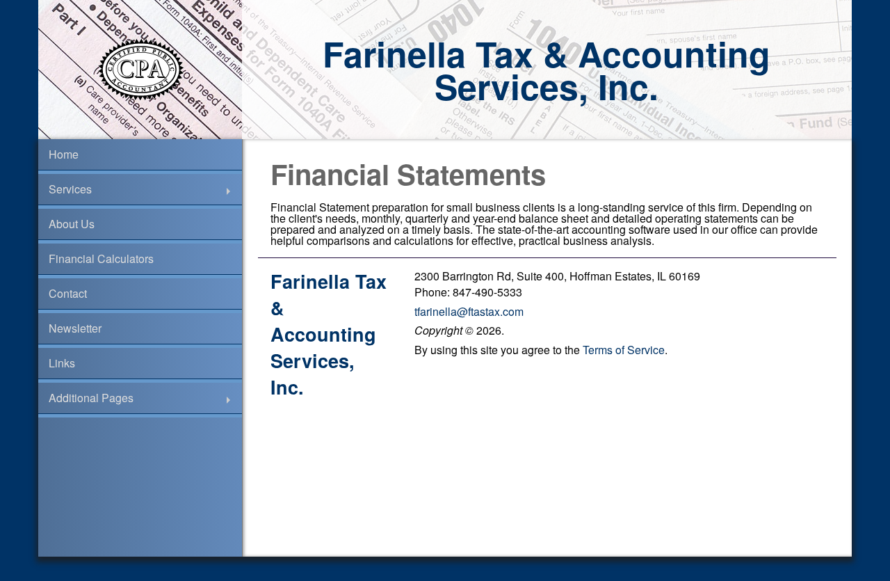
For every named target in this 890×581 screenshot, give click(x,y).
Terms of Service (624, 350)
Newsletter (75, 328)
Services (70, 189)
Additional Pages (91, 398)
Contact (68, 293)
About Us (72, 224)
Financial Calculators (101, 258)
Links (62, 363)
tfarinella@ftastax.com (469, 311)
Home (64, 154)
